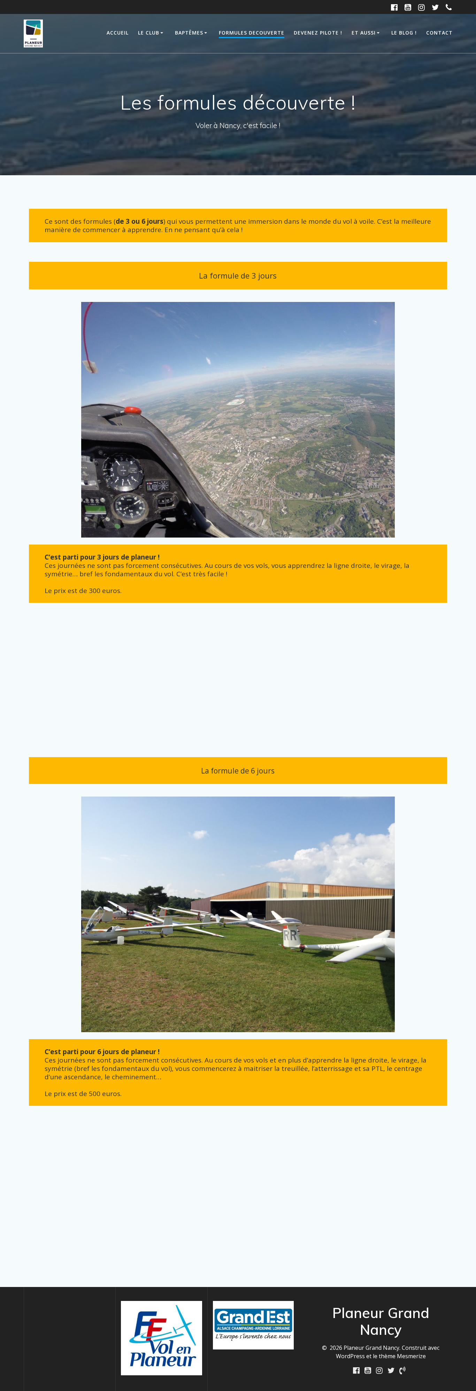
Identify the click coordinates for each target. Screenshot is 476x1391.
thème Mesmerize (402, 1356)
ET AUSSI (364, 32)
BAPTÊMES (189, 32)
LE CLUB (148, 32)
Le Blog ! (404, 32)
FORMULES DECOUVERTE (251, 32)
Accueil (118, 32)
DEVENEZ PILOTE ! (318, 32)
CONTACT (439, 32)
